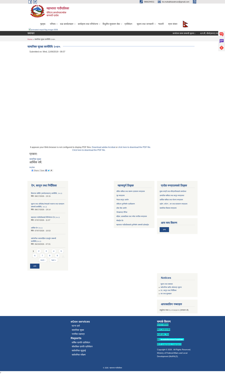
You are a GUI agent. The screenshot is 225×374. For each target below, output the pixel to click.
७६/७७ (32, 167)
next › (42, 260)
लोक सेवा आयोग (121, 208)
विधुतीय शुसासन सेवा (111, 24)
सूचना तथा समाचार (167, 284)
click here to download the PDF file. (134, 147)
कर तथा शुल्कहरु (166, 294)
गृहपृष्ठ (42, 24)
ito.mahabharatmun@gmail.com (172, 339)
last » (54, 260)
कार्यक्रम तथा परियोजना (88, 24)
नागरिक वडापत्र (78, 334)
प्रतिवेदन (128, 24)
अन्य (34, 266)
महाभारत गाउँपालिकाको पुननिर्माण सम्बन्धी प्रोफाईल (132, 225)
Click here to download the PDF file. (88, 150)
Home (29, 39)
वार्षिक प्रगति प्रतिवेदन (81, 342)
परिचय (52, 24)
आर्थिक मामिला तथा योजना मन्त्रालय (171, 200)
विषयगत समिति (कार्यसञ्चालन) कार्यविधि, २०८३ (46, 193)
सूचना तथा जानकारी (145, 24)
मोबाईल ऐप (119, 220)
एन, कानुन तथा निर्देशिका (168, 290)
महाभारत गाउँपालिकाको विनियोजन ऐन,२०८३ (45, 217)
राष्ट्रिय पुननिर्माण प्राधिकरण (125, 204)
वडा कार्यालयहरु (66, 24)
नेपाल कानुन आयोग (122, 200)
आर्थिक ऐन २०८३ (36, 228)
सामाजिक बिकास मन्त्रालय (168, 208)
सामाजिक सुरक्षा (35, 159)
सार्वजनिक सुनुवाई (79, 350)
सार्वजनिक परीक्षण (79, 355)
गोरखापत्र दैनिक (121, 212)
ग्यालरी (161, 24)
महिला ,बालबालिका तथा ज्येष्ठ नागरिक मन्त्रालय (131, 216)
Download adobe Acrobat (104, 147)
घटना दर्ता (76, 326)
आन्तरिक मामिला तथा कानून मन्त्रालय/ (172, 195)
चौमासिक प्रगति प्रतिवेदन (82, 346)
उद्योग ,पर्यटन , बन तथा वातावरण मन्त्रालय (173, 204)
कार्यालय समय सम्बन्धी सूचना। (181, 33)
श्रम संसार (172, 24)
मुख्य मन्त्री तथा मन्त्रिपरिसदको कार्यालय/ (173, 191)
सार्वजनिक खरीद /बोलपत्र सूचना (171, 287)
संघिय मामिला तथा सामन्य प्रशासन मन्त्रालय (130, 191)
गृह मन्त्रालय (120, 195)
